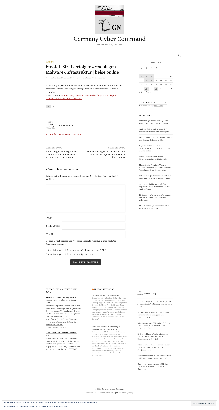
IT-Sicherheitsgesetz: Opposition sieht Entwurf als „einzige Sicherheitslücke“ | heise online (106, 154)
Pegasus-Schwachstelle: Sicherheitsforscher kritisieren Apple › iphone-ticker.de (155, 148)
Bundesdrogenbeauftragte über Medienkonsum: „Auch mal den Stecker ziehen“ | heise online (61, 154)
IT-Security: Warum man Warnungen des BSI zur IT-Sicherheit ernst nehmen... (155, 197)
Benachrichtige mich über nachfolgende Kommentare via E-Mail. (77, 250)
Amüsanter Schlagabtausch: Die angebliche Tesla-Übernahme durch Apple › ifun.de (154, 186)
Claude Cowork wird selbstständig (107, 295)
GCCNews (50, 62)
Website (49, 234)
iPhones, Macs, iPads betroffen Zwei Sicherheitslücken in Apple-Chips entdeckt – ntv (153, 314)
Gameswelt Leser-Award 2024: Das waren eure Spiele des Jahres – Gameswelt (152, 366)
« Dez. (141, 92)
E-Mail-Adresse (53, 226)
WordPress (100, 393)
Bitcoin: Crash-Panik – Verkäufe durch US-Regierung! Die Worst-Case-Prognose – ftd (153, 347)
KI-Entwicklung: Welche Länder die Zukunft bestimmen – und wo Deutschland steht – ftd (152, 336)
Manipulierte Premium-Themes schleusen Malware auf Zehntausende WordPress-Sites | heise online (155, 167)
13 (151, 80)
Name (49, 218)
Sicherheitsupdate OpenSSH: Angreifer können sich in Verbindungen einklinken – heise (155, 303)
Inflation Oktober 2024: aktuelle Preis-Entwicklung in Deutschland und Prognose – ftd (154, 325)
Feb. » (148, 92)
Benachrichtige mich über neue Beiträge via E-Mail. (71, 254)
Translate (158, 106)
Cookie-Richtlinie (62, 406)
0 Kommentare (100, 78)
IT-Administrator (104, 289)
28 (156, 89)
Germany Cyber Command (109, 39)
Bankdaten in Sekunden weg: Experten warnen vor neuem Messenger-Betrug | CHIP (61, 300)
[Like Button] (48, 106)
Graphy (115, 393)
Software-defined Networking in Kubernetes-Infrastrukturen (106, 328)
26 (146, 89)
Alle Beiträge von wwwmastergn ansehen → (66, 134)
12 (146, 80)
